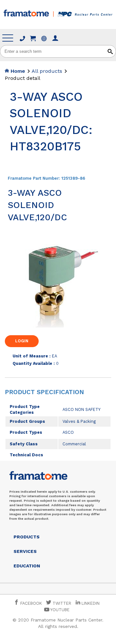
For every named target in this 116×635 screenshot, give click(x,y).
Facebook (30, 603)
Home (17, 71)
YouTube (59, 609)
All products (47, 71)
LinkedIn (91, 603)
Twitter (61, 603)
